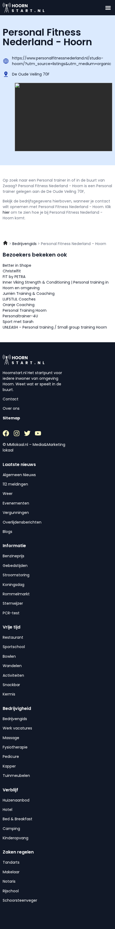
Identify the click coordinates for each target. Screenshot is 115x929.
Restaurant (13, 637)
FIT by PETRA (14, 276)
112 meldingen (15, 484)
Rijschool (11, 891)
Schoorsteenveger (20, 900)
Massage (11, 737)
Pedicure (11, 756)
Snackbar (11, 684)
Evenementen (16, 503)
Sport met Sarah (18, 321)
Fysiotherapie (15, 747)
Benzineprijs (13, 556)
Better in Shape (17, 265)
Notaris (9, 881)
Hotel (7, 809)
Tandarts (11, 862)
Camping (11, 828)
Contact (10, 399)
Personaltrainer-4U (20, 316)
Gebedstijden (15, 565)
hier (7, 212)
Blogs (7, 531)
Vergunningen (16, 512)
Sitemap (11, 418)
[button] (107, 7)
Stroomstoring (16, 575)
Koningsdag (13, 584)
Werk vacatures (17, 728)
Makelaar (11, 872)
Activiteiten (13, 675)
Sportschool (14, 646)
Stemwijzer (13, 603)
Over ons (11, 408)
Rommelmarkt (16, 594)
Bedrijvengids (15, 718)
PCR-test (11, 613)
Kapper (9, 766)
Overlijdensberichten (22, 522)
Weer (8, 493)
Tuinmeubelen (16, 775)
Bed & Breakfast (17, 819)
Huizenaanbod (16, 800)
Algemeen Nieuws (19, 474)
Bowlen (9, 656)
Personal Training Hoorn (25, 310)
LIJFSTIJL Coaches (19, 299)
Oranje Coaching (18, 304)
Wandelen (12, 665)
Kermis (9, 694)
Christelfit (12, 271)
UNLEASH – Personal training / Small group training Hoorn (55, 327)
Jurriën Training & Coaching (29, 293)
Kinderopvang (15, 838)
